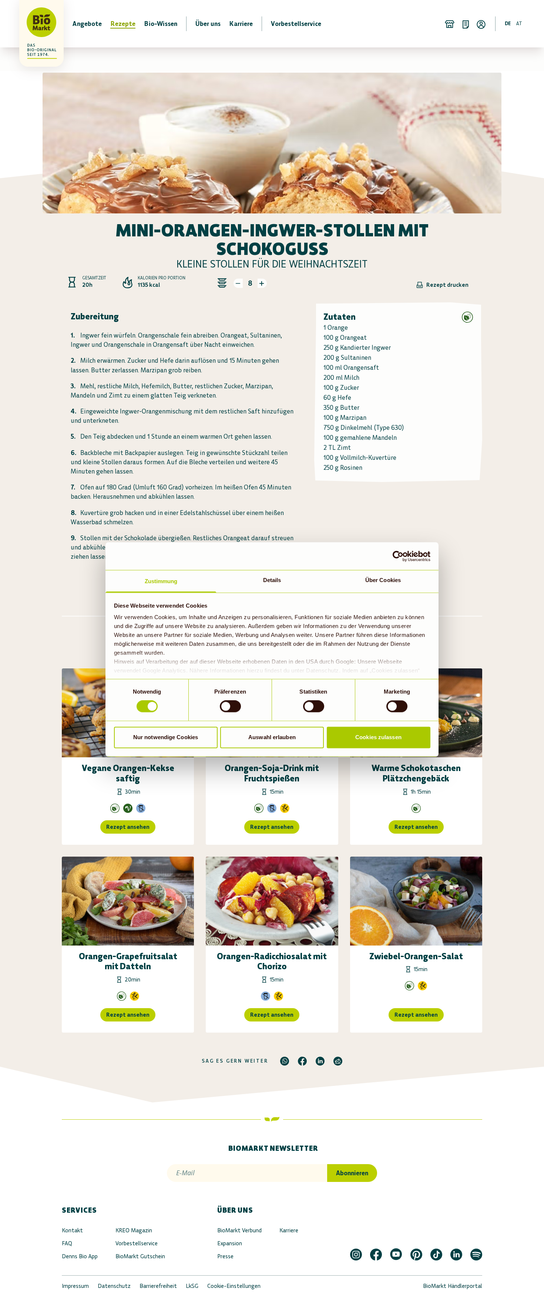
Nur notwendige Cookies (165, 737)
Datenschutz (114, 1285)
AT (519, 23)
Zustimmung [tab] (161, 581)
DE (508, 23)
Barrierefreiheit (158, 1285)
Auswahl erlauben (272, 737)
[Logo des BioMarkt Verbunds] (37, 24)
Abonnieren (352, 1173)
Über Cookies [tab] (383, 580)
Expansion (229, 1243)
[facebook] (302, 1061)
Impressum (75, 1285)
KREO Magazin (133, 1230)
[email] (337, 1061)
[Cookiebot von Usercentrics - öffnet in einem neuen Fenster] (398, 556)
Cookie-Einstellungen (234, 1285)
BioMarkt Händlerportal (452, 1285)
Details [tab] (272, 580)
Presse (225, 1256)
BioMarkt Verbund (239, 1230)
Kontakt (72, 1230)
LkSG (192, 1285)
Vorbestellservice (136, 1243)
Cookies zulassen (378, 737)
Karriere (288, 1230)
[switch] (230, 706)
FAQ (67, 1243)
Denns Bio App (80, 1256)
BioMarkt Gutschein (140, 1256)
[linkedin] (320, 1061)
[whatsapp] (284, 1061)
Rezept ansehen (128, 826)
